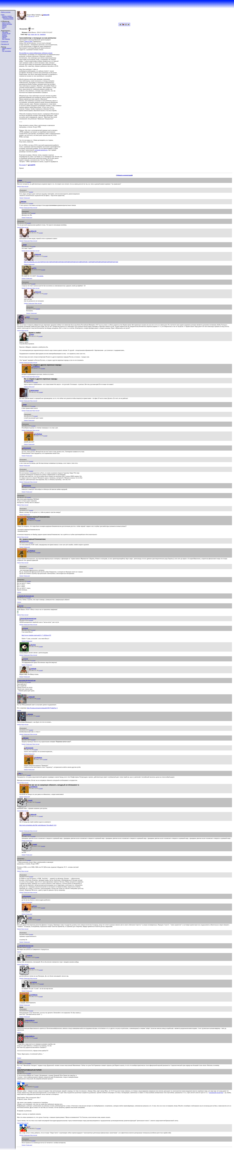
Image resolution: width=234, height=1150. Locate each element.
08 (31, 16)
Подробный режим (8, 18)
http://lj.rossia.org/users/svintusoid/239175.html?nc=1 (42, 708)
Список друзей (6, 33)
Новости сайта (6, 22)
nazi (29, 34)
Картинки (4, 36)
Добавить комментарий (124, 175)
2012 (29, 16)
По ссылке (22, 165)
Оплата (4, 27)
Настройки (5, 32)
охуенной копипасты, (41, 150)
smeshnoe (43, 34)
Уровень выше (27, 197)
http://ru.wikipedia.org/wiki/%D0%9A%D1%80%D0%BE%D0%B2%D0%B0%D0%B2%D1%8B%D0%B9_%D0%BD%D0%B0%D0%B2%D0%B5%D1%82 (71, 262)
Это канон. (40, 276)
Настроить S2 (5, 44)
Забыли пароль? (6, 48)
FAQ (3, 49)
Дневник (4, 35)
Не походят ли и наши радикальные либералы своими (35, 53)
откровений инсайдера (216, 1092)
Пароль (4, 37)
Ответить (19, 186)
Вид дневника (6, 39)
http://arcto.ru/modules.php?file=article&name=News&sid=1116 (37, 825)
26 (33, 16)
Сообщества (4, 41)
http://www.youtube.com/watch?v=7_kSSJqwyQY (36, 635)
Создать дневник (7, 16)
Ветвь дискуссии (25, 186)
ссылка (28, 182)
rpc (38, 34)
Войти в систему (6, 12)
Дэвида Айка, (28, 41)
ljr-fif (3, 28)
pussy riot (34, 34)
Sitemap (4, 25)
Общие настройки (7, 24)
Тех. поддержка (6, 51)
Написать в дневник (7, 17)
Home (2, 14)
